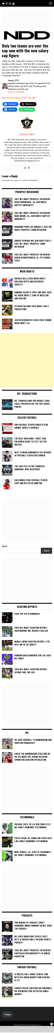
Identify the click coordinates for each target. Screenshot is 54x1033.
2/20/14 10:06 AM (16, 92)
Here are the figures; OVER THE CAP (19, 98)
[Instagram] (25, 168)
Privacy (7, 1014)
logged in (17, 180)
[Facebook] (29, 168)
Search (4, 546)
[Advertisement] (27, 360)
